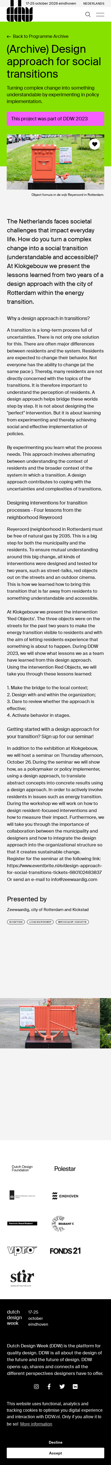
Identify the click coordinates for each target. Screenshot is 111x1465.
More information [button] (36, 1424)
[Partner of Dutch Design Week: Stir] (22, 1278)
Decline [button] (56, 1442)
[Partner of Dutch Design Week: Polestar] (65, 1169)
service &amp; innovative (72, 922)
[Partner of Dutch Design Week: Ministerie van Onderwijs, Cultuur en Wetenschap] (22, 1196)
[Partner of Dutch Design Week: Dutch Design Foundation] (22, 1169)
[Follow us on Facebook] (49, 1386)
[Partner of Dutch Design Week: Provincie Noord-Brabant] (22, 1224)
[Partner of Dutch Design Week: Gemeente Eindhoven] (65, 1196)
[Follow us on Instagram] (36, 1386)
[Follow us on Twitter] (62, 1386)
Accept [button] (55, 1453)
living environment (40, 922)
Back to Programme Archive (40, 36)
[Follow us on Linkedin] (75, 1386)
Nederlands (94, 3)
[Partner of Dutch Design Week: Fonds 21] (65, 1251)
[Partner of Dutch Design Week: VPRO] (22, 1251)
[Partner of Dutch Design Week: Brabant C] (65, 1224)
